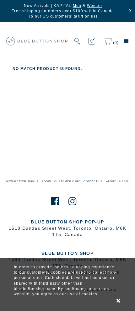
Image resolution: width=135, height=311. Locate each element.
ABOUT (111, 181)
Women (94, 5)
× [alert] (118, 300)
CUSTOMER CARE (67, 181)
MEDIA (124, 181)
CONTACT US (93, 181)
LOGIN (46, 181)
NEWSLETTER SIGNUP (22, 181)
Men (77, 5)
